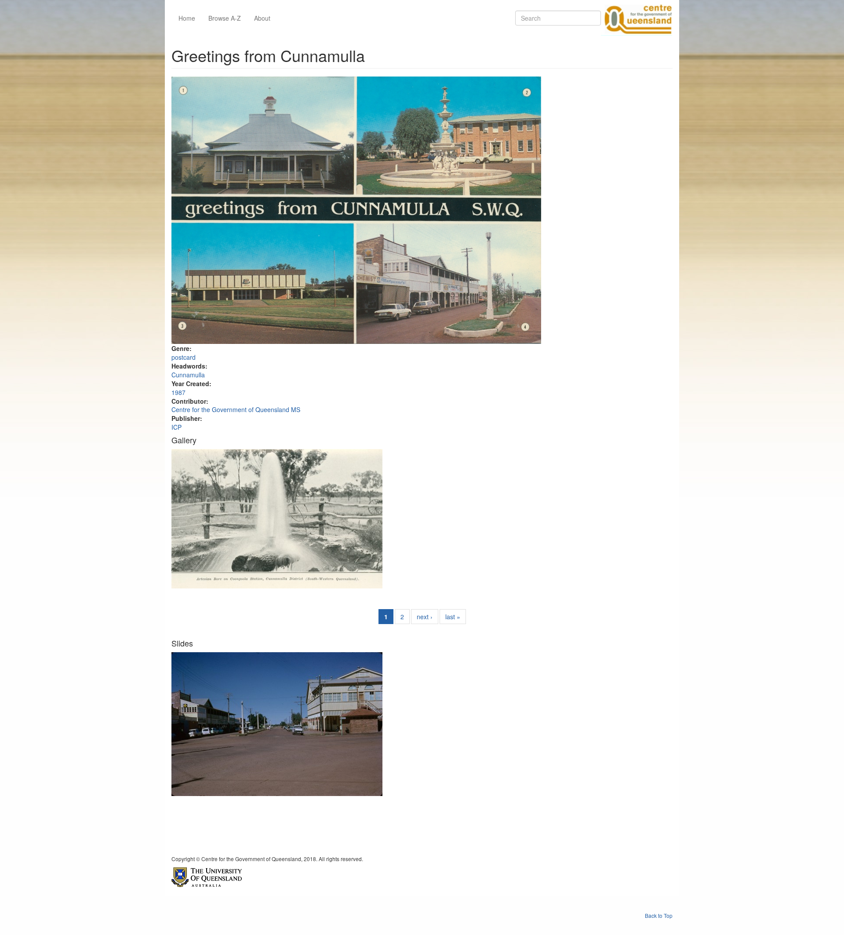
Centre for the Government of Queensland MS (235, 409)
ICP (176, 427)
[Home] (636, 18)
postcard (183, 357)
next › (425, 616)
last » (452, 616)
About (262, 18)
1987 (178, 392)
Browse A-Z (224, 18)
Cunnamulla (188, 374)
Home (186, 18)
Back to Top (659, 915)
